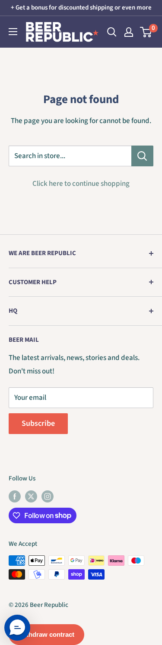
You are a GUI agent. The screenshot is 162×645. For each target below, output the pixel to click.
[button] (17, 628)
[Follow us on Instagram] (47, 496)
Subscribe (38, 423)
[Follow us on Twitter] (31, 496)
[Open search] (112, 32)
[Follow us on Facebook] (15, 496)
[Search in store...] (142, 156)
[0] (146, 32)
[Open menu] (13, 31)
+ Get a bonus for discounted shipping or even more (81, 7)
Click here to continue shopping (81, 183)
